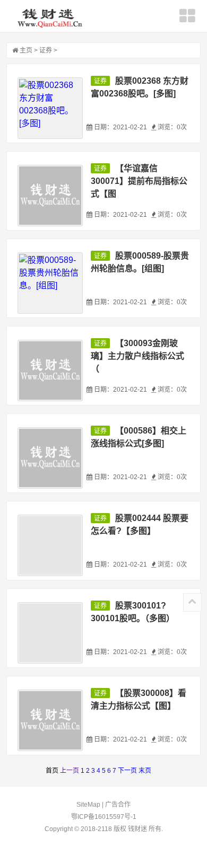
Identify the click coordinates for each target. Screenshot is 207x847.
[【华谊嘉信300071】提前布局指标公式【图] (50, 195)
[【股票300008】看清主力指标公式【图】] (50, 720)
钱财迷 (137, 829)
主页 (26, 50)
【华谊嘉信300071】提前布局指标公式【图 (139, 181)
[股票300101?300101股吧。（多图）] (50, 633)
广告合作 (118, 804)
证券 (45, 50)
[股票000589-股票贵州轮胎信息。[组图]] (50, 283)
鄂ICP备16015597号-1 (103, 816)
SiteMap (88, 804)
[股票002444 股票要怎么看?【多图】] (50, 545)
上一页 (69, 770)
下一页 (127, 770)
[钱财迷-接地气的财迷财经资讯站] (51, 17)
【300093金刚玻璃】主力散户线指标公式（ (137, 356)
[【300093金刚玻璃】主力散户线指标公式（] (50, 370)
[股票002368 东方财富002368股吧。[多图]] (50, 108)
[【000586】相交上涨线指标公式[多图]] (50, 458)
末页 (145, 770)
